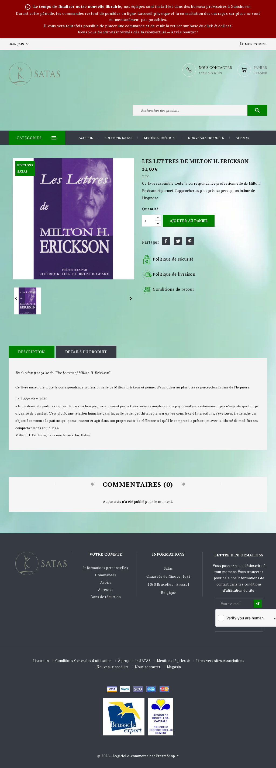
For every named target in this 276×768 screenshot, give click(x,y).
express (138, 689)
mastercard (151, 689)
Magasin (174, 666)
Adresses (105, 589)
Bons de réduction (106, 596)
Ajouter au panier (189, 220)
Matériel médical (160, 138)
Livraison (41, 660)
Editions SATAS (118, 138)
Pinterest (190, 241)
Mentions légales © (173, 660)
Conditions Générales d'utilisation (83, 660)
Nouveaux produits (206, 138)
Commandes (105, 575)
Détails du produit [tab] (86, 351)
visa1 (164, 689)
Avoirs (105, 582)
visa (112, 689)
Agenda (242, 138)
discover (125, 689)
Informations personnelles (105, 567)
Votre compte (105, 554)
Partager (166, 241)
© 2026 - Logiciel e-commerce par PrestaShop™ (138, 755)
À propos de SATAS (134, 660)
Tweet (178, 241)
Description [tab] (31, 351)
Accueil (86, 138)
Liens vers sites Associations (220, 660)
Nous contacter (147, 666)
